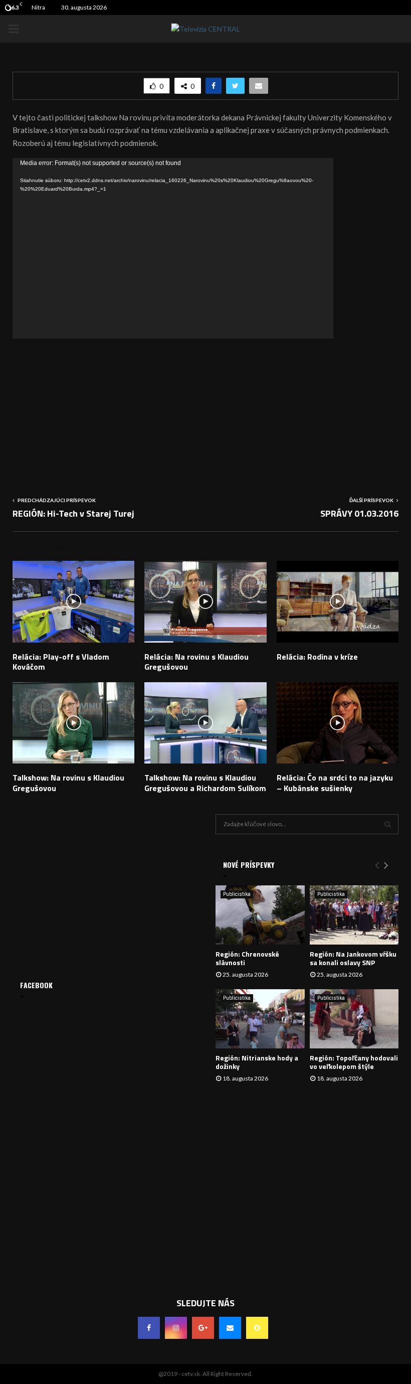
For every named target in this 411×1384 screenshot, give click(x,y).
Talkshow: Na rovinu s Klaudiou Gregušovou (68, 783)
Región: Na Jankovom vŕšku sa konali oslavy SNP (353, 958)
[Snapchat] (257, 1328)
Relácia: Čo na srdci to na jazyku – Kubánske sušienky (335, 783)
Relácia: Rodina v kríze (317, 657)
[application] (173, 248)
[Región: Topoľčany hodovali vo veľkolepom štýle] (354, 1018)
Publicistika (237, 894)
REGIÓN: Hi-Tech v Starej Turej (73, 513)
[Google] (203, 1328)
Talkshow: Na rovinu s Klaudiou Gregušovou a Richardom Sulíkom (205, 783)
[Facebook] (149, 1328)
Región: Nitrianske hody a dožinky (257, 1061)
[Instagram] (176, 1328)
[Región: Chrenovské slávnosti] (260, 915)
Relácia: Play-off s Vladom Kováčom (61, 662)
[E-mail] (230, 1328)
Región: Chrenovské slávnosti (247, 958)
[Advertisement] (205, 409)
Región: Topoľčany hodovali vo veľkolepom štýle (354, 1061)
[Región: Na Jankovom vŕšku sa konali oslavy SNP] (354, 915)
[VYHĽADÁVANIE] (387, 824)
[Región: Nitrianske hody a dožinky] (260, 1018)
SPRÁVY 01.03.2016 (359, 513)
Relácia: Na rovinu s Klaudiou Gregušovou (196, 662)
